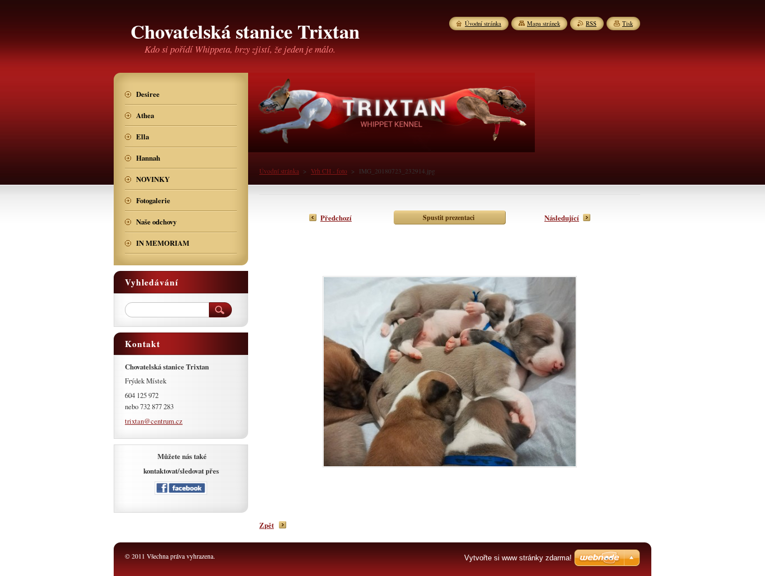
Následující (561, 218)
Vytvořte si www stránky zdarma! (518, 558)
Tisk (627, 23)
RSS (591, 23)
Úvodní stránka (279, 171)
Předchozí (336, 218)
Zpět (266, 525)
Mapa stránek (543, 23)
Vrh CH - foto (329, 171)
